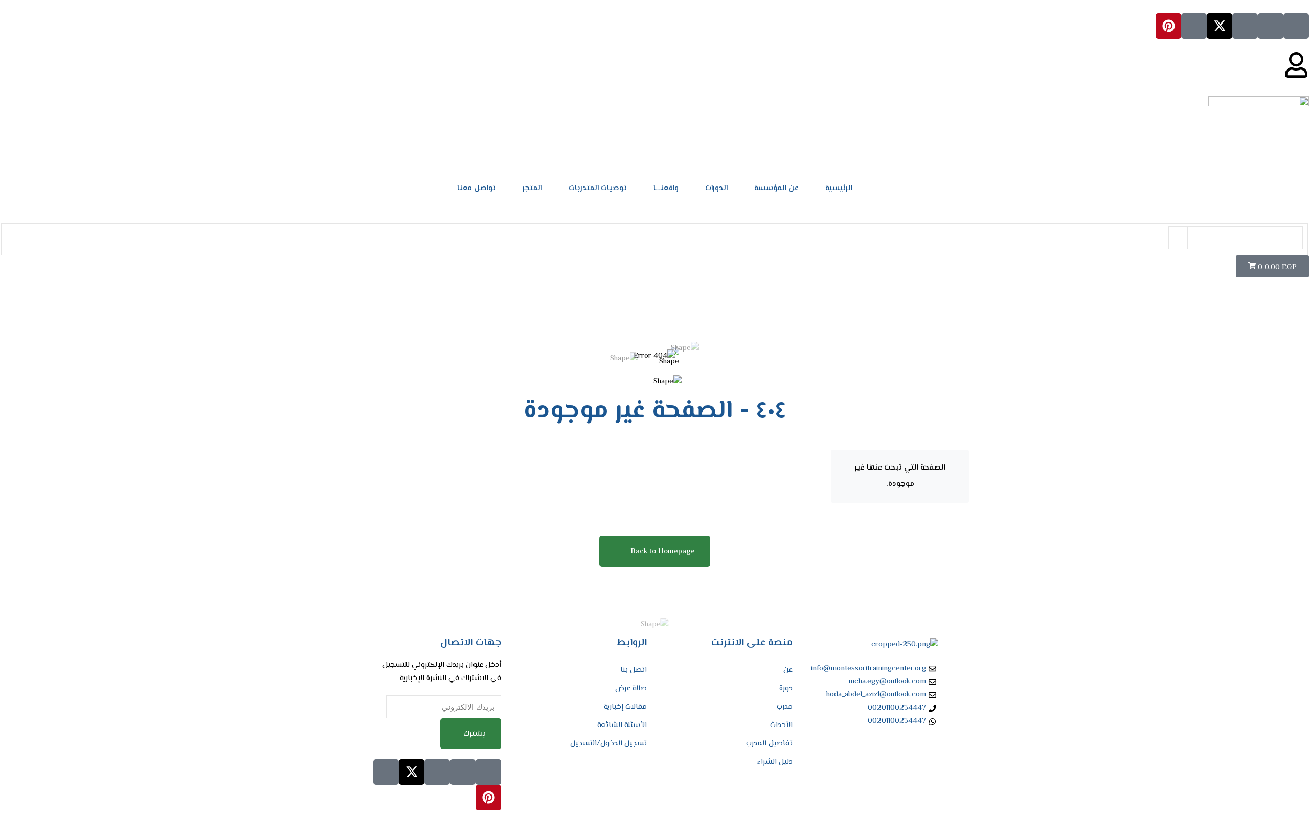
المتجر (532, 188)
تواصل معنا (476, 188)
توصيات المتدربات (598, 188)
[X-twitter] (1219, 26)
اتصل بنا (633, 670)
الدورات (716, 188)
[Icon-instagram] (1245, 26)
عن (788, 670)
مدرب (785, 707)
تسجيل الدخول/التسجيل (608, 744)
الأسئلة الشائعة (622, 725)
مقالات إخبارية (625, 707)
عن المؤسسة (776, 188)
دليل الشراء (775, 762)
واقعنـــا (666, 188)
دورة (786, 688)
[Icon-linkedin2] (1270, 26)
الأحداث (781, 725)
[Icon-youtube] (1194, 26)
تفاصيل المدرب (769, 744)
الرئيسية (838, 188)
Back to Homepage (662, 551)
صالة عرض (631, 688)
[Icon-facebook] (1296, 26)
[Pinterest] (1168, 26)
